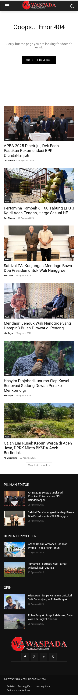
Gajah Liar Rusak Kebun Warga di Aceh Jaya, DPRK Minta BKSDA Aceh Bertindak (38, 448)
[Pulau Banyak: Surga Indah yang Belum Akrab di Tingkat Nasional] (14, 621)
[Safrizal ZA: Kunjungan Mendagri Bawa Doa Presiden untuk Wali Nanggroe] (39, 243)
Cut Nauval (9, 160)
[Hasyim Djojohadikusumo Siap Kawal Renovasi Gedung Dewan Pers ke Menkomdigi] (39, 358)
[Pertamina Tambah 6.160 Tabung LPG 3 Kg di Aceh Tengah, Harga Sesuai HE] (39, 185)
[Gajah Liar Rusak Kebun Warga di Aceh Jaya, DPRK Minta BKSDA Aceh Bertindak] (39, 420)
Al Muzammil (10, 457)
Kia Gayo (8, 275)
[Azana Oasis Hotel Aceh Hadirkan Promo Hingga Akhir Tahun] (14, 549)
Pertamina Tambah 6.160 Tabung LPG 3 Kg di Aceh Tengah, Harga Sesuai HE (39, 210)
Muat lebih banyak (37, 465)
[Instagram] (34, 656)
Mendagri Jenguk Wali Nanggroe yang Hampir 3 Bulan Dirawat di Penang (37, 325)
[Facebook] (25, 656)
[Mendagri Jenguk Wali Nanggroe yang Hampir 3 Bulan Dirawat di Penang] (39, 301)
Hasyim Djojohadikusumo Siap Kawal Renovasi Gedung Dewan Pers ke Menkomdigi (36, 386)
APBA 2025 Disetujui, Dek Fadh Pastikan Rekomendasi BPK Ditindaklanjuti (31, 151)
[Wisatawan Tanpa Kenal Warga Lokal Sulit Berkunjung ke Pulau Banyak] (14, 601)
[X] (53, 656)
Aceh (7, 139)
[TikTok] (43, 656)
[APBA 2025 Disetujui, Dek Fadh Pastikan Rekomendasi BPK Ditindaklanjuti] (39, 123)
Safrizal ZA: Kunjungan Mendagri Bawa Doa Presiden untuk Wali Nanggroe (38, 268)
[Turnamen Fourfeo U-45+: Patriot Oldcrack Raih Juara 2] (14, 569)
